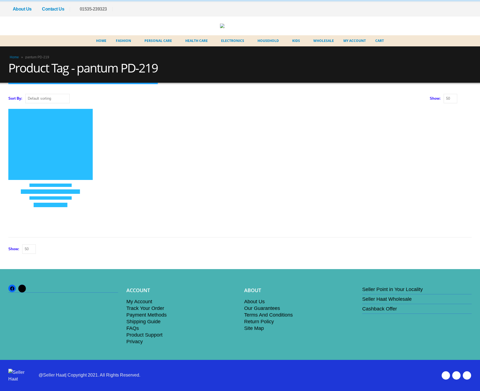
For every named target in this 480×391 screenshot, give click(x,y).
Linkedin (467, 375)
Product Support (144, 335)
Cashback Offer (379, 309)
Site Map (254, 328)
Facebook (446, 375)
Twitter (456, 375)
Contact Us (53, 9)
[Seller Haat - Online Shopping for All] (236, 26)
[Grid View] (462, 98)
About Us (22, 9)
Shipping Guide (143, 321)
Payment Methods (146, 315)
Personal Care (158, 40)
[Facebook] (467, 9)
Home (101, 40)
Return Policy (259, 321)
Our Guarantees (262, 308)
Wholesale (323, 40)
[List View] (469, 98)
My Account (354, 40)
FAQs (132, 328)
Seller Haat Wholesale (387, 299)
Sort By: (15, 98)
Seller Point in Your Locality (392, 289)
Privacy (134, 341)
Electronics (232, 40)
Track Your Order (145, 308)
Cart (379, 40)
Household (268, 40)
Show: (435, 98)
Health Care (196, 40)
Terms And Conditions (268, 315)
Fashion (123, 40)
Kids (296, 40)
